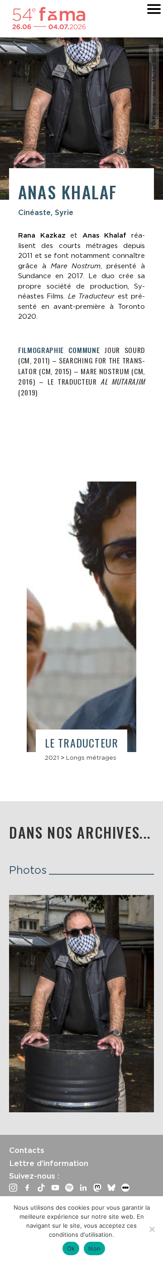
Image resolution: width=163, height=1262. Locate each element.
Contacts (26, 1150)
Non (94, 1248)
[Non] (151, 1229)
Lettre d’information (48, 1163)
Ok (71, 1248)
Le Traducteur (82, 742)
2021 (52, 757)
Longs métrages (91, 757)
